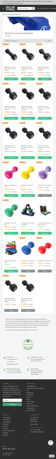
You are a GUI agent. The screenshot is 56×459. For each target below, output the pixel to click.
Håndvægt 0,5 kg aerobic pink (10, 185)
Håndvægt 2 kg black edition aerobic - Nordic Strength (44, 68)
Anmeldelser (30, 395)
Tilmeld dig (12, 404)
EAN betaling (30, 392)
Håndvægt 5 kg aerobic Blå (28, 260)
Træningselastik (7, 422)
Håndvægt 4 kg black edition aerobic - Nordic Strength (27, 108)
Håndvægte (6, 424)
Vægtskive (5, 435)
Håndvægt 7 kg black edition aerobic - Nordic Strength (44, 108)
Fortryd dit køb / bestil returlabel (35, 388)
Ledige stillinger (31, 401)
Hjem (4, 14)
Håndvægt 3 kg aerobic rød (44, 260)
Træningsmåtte (7, 417)
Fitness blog (30, 403)
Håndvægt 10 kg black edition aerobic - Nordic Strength (44, 147)
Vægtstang (5, 433)
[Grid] (48, 40)
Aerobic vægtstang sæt (9, 430)
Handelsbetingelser (32, 386)
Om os (28, 399)
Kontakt (29, 397)
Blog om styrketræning (33, 406)
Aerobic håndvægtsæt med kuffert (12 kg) (44, 223)
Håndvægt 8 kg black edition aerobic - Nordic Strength (10, 147)
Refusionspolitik (31, 410)
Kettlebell (5, 428)
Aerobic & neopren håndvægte (13, 14)
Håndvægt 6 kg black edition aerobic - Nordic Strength (10, 300)
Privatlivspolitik (30, 408)
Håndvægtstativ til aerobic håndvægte (28, 223)
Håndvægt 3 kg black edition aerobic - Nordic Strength (10, 108)
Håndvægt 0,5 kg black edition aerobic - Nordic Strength (10, 68)
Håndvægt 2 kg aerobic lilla (44, 185)
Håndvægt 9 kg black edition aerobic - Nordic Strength (27, 147)
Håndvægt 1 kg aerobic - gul (27, 185)
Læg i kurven (11, 79)
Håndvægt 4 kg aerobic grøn (10, 223)
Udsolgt (45, 195)
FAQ (28, 390)
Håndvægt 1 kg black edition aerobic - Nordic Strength (27, 68)
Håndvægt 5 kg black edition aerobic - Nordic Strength (27, 300)
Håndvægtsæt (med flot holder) (10, 261)
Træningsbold (6, 419)
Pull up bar (5, 426)
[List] (50, 40)
